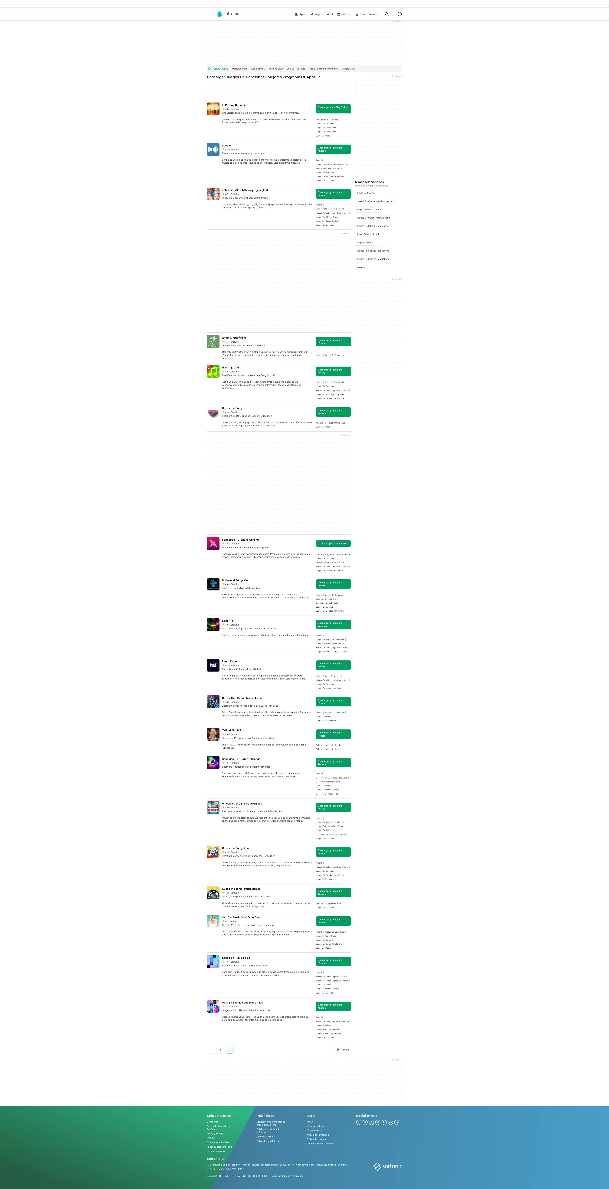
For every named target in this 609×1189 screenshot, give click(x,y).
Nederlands (302, 1164)
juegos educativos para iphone (330, 394)
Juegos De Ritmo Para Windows (330, 639)
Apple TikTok (258, 68)
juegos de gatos (323, 940)
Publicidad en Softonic (268, 1141)
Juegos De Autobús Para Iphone (330, 822)
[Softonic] (228, 14)
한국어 (291, 1164)
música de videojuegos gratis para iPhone (333, 976)
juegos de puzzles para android (330, 176)
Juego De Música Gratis (326, 221)
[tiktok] (371, 1122)
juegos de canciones (325, 124)
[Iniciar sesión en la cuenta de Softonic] (399, 14)
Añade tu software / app (219, 1146)
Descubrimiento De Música (328, 782)
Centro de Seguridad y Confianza (218, 1128)
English (226, 1164)
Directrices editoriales (218, 1142)
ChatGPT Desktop (296, 68)
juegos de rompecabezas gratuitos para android (333, 164)
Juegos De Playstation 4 (327, 131)
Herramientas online (217, 1151)
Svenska (342, 1164)
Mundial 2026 (348, 68)
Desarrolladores (369, 14)
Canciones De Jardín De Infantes (330, 834)
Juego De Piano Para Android (329, 1033)
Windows (320, 635)
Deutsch (217, 1164)
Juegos (318, 14)
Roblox (319, 745)
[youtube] (390, 1122)
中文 (239, 1169)
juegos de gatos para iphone (329, 944)
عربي (209, 1164)
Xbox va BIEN (275, 68)
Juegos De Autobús (324, 830)
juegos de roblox (332, 749)
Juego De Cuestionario (335, 382)
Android (319, 160)
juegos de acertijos (325, 172)
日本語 (283, 1164)
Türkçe (220, 1169)
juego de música (323, 136)
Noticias (346, 14)
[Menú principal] (209, 14)
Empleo (210, 1137)
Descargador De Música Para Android (332, 778)
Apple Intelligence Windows (323, 68)
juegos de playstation (326, 127)
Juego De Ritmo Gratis (326, 936)
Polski (312, 1164)
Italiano (275, 1164)
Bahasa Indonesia (261, 1164)
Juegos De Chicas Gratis (327, 217)
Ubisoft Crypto (239, 68)
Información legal (315, 1126)
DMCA (309, 1121)
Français (246, 1164)
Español (236, 1164)
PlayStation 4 (322, 120)
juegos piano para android (328, 1029)
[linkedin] (384, 1122)
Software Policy (265, 1136)
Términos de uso (314, 1130)
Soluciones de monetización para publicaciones (271, 1123)
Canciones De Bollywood (327, 603)
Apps (302, 14)
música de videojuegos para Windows (333, 647)
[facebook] (358, 1122)
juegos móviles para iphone (337, 554)
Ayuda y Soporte (215, 1133)
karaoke (334, 120)
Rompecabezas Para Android (329, 168)
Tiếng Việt (231, 1169)
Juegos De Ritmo (323, 651)
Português (321, 1164)
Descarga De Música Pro (327, 794)
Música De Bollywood (334, 595)
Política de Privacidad (317, 1134)
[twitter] (377, 1122)
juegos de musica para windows (331, 643)
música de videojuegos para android (332, 1021)
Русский (332, 1164)
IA (332, 14)
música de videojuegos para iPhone (332, 213)
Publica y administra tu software (268, 1131)
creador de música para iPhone (330, 562)
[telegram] (396, 1122)
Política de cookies (316, 1139)
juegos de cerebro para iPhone (330, 398)
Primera (345, 1049)
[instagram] (365, 1122)
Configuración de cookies (319, 1143)
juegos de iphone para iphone (329, 570)
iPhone (319, 205)
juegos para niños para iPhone (330, 209)
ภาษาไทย (211, 1169)
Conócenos (212, 1121)
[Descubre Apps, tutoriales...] (386, 14)
